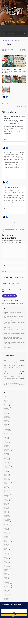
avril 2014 (6, 578)
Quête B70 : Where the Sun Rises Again (12, 367)
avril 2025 (6, 414)
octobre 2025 (6, 409)
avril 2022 (6, 457)
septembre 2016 (7, 541)
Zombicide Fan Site (14, 21)
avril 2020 (6, 488)
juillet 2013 (6, 590)
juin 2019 (6, 502)
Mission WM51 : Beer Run (9, 365)
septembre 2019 (7, 498)
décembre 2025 (7, 407)
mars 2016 (6, 549)
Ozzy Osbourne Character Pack (16, 319)
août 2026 (6, 396)
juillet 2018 (6, 512)
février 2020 (6, 491)
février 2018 (6, 519)
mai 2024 (6, 424)
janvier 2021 (6, 477)
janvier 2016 (6, 552)
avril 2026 (6, 401)
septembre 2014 (7, 571)
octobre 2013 (6, 586)
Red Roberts (10, 334)
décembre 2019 (7, 494)
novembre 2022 (7, 447)
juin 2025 (6, 412)
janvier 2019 (6, 508)
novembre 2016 (7, 538)
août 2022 (6, 451)
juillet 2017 (6, 528)
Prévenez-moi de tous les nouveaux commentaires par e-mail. (10, 284)
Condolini (10, 343)
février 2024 (6, 428)
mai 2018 (6, 515)
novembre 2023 (7, 432)
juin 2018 (6, 513)
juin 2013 (6, 591)
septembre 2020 (7, 482)
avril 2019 (6, 504)
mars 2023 (6, 442)
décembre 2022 (7, 446)
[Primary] (14, 28)
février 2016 (6, 550)
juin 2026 (6, 399)
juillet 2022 (6, 453)
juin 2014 (6, 575)
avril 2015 (6, 562)
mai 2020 (6, 487)
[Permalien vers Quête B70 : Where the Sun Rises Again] (14, 137)
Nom (3, 260)
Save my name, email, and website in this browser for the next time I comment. (13, 278)
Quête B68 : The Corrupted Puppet (11, 381)
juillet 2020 (6, 484)
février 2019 (6, 507)
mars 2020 (6, 490)
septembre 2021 (7, 466)
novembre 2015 (7, 554)
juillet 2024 (6, 421)
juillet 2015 (6, 558)
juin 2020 (6, 486)
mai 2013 (6, 593)
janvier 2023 (6, 445)
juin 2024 (6, 422)
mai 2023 (6, 440)
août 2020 (6, 483)
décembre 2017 (7, 521)
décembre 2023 (7, 430)
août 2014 (6, 573)
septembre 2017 (7, 525)
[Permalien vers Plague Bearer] (14, 171)
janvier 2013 (6, 598)
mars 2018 (6, 517)
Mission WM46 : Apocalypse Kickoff (11, 376)
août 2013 (6, 589)
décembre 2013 (7, 583)
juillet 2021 (6, 469)
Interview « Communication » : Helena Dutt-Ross (13, 360)
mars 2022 (6, 458)
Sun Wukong (14, 222)
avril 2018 (6, 516)
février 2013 (6, 597)
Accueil (3, 40)
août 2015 (6, 557)
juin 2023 (6, 438)
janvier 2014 (6, 582)
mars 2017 (6, 533)
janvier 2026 (6, 405)
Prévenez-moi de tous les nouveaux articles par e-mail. (14, 290)
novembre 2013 (7, 585)
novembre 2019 (7, 495)
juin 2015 (6, 560)
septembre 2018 (7, 509)
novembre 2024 (7, 417)
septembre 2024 (7, 418)
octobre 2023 (6, 433)
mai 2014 (6, 577)
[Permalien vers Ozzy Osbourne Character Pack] (14, 206)
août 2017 (6, 527)
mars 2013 (6, 595)
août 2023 (6, 436)
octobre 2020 (6, 480)
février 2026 (6, 404)
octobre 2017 (6, 524)
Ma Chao (13, 225)
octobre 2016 (6, 540)
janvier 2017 (6, 536)
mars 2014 (6, 579)
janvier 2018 (6, 520)
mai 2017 (6, 531)
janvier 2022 (6, 461)
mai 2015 (6, 561)
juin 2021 (6, 470)
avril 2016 (6, 548)
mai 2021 (6, 471)
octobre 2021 (6, 465)
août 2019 (6, 499)
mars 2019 (6, 506)
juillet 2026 (6, 397)
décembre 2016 (7, 537)
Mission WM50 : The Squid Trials (11, 362)
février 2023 (6, 443)
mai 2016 (6, 546)
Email (3, 265)
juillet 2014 (6, 574)
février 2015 (6, 565)
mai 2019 (6, 503)
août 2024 (6, 420)
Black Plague (14, 40)
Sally (9, 327)
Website (4, 271)
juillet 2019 (6, 500)
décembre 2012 (7, 599)
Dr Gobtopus (11, 323)
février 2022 (6, 459)
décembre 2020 (7, 478)
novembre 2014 (7, 569)
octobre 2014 (6, 570)
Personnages (8, 40)
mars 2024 (6, 426)
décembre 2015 (7, 553)
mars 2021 (6, 474)
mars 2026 (6, 403)
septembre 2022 (7, 450)
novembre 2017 (7, 523)
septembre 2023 (7, 434)
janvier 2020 (6, 492)
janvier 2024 (6, 429)
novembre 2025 (7, 408)
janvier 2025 (6, 416)
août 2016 (6, 542)
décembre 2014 (7, 567)
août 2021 (6, 467)
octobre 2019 (6, 496)
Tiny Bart (10, 331)
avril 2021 (6, 473)
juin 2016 (6, 545)
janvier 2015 (6, 566)
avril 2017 (6, 532)
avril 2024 (6, 425)
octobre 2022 (6, 449)
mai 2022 (6, 455)
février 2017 (6, 535)
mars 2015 (6, 564)
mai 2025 (6, 413)
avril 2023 (6, 441)
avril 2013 (6, 594)
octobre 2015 (6, 556)
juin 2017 (6, 529)
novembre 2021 (7, 463)
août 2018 (6, 511)
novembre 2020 (7, 479)
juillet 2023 (6, 437)
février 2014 (6, 581)
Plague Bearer (7, 373)
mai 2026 (6, 400)
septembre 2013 (7, 587)
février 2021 (6, 475)
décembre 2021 (7, 462)
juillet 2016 (6, 544)
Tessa (9, 347)
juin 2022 (6, 454)
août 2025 (6, 411)
